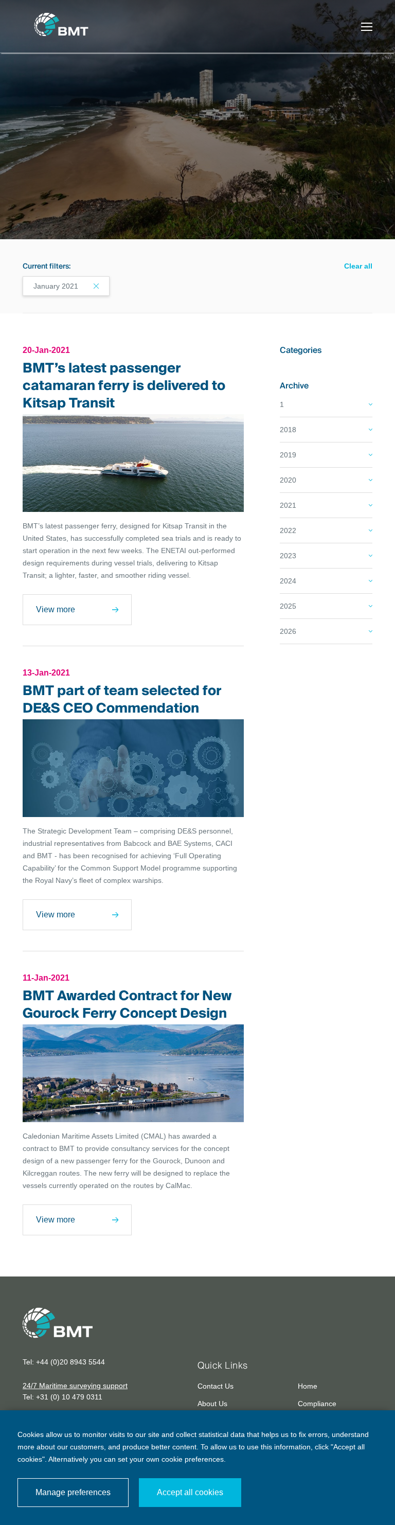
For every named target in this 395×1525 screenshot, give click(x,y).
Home (307, 1386)
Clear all (358, 266)
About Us (212, 1403)
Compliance (317, 1403)
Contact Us (216, 1386)
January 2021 (55, 286)
